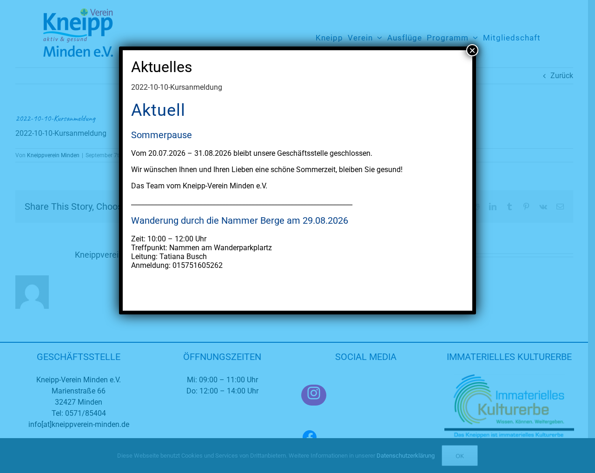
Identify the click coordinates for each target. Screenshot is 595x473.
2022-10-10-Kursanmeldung (176, 87)
